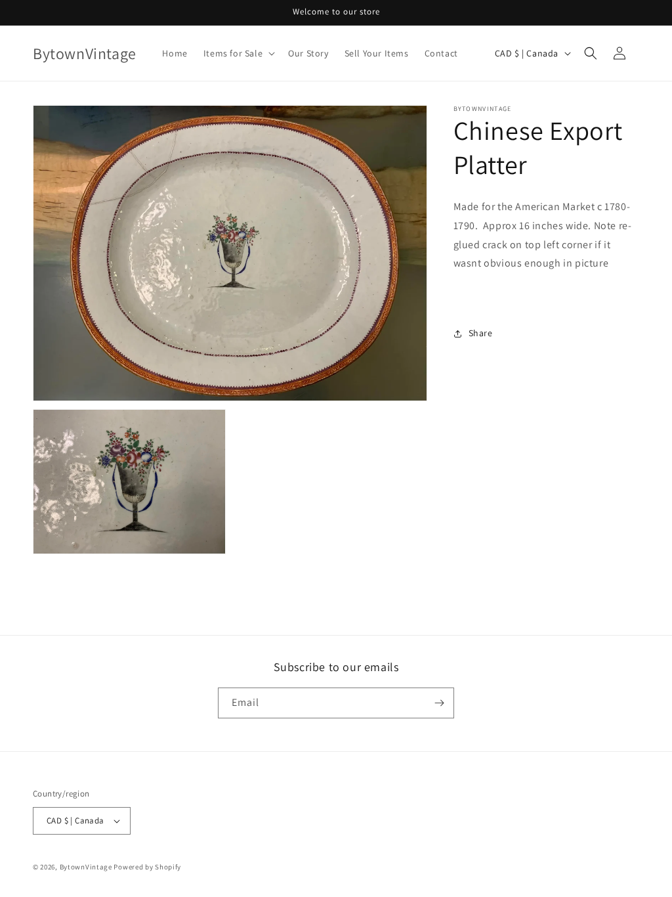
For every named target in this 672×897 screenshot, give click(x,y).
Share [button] (481, 333)
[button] (238, 53)
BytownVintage (86, 866)
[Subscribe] (439, 703)
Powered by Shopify (147, 866)
